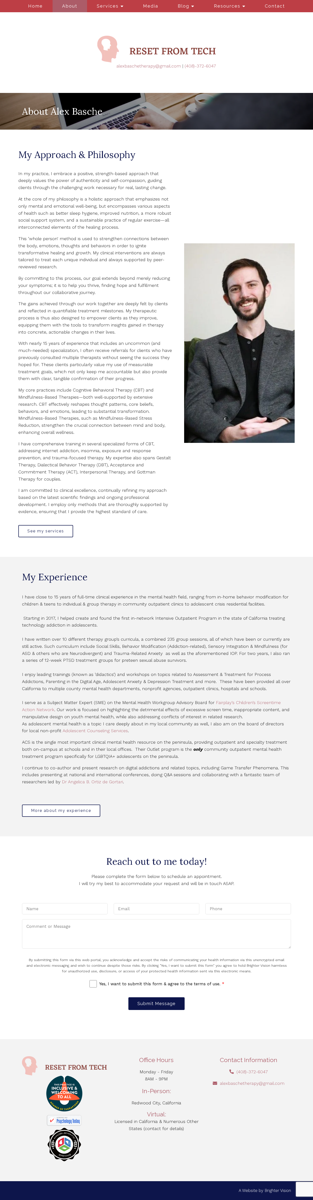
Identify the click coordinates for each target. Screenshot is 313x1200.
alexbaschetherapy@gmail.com (148, 65)
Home (35, 6)
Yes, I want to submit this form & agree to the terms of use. (161, 983)
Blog (183, 6)
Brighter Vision (278, 1190)
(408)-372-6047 (200, 65)
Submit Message (156, 1003)
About (69, 6)
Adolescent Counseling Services (95, 730)
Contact (275, 6)
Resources (227, 6)
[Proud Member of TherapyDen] (64, 1094)
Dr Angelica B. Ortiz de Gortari (92, 781)
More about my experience (61, 810)
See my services (45, 531)
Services (108, 6)
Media (150, 6)
